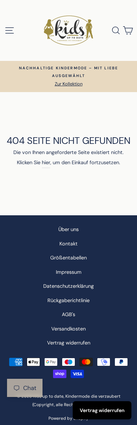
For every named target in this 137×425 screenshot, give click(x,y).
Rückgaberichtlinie (68, 300)
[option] (68, 76)
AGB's (68, 314)
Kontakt (68, 244)
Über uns (68, 229)
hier (46, 162)
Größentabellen (68, 258)
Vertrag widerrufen (68, 343)
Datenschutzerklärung (68, 286)
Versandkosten (68, 329)
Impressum (68, 272)
